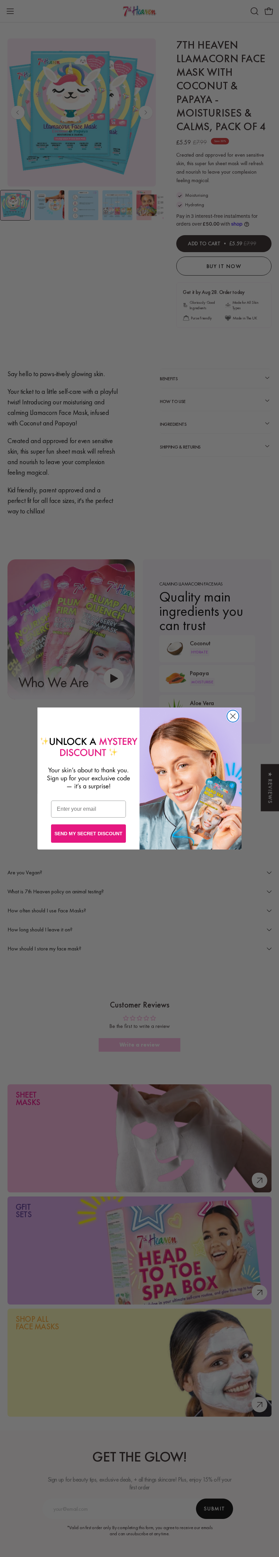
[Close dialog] (233, 716)
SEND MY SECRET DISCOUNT (88, 833)
